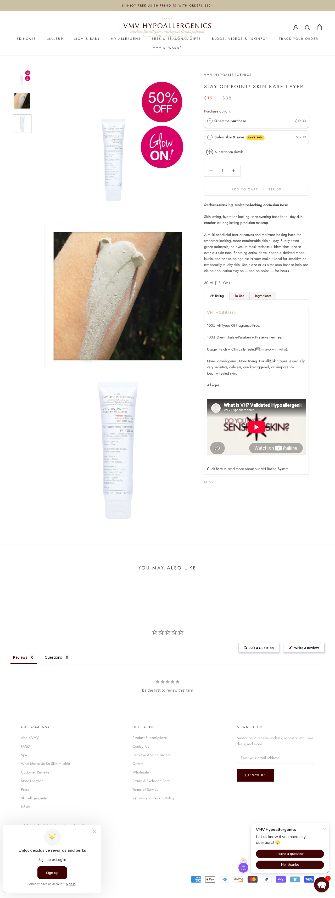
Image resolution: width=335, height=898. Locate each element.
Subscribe (255, 775)
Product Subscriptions (149, 737)
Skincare (26, 38)
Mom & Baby (87, 38)
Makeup (55, 38)
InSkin (25, 806)
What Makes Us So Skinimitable (45, 763)
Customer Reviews (35, 772)
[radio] (210, 121)
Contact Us (140, 746)
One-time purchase (230, 120)
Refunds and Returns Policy (153, 798)
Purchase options (217, 111)
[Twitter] (227, 480)
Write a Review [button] (306, 647)
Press (25, 789)
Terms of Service (145, 789)
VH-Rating (217, 295)
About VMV (30, 737)
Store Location (32, 780)
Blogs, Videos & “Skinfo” (240, 38)
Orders (137, 763)
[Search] (307, 27)
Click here (215, 468)
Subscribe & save (238, 137)
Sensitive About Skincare (151, 755)
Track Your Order (298, 38)
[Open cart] (319, 27)
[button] (321, 884)
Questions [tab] (53, 657)
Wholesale (140, 772)
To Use (239, 295)
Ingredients (263, 295)
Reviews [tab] (20, 657)
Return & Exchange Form (151, 780)
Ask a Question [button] (261, 647)
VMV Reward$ (167, 48)
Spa (24, 755)
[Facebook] (220, 480)
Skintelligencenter (34, 798)
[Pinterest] (234, 480)
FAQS (25, 746)
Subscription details (229, 151)
